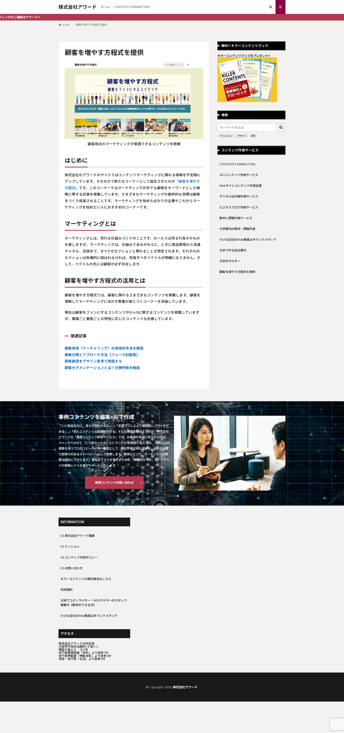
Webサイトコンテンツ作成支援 (240, 185)
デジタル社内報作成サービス (238, 196)
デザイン (241, 135)
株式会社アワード (78, 7)
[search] (281, 127)
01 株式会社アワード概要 (78, 535)
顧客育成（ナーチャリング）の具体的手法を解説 (104, 348)
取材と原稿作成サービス (235, 218)
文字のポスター (229, 261)
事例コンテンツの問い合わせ (114, 482)
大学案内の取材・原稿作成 (237, 229)
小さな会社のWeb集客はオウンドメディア (247, 239)
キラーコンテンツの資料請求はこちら (86, 579)
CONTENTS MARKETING (132, 7)
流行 (253, 135)
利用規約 (66, 589)
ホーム (105, 7)
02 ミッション (70, 546)
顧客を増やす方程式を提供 (91, 24)
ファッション (226, 135)
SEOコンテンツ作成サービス (238, 175)
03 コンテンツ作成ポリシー (79, 557)
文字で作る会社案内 (232, 250)
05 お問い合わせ (72, 568)
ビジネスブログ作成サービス (238, 207)
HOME (66, 24)
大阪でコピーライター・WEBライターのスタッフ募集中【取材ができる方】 (94, 603)
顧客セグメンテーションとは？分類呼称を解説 (102, 368)
